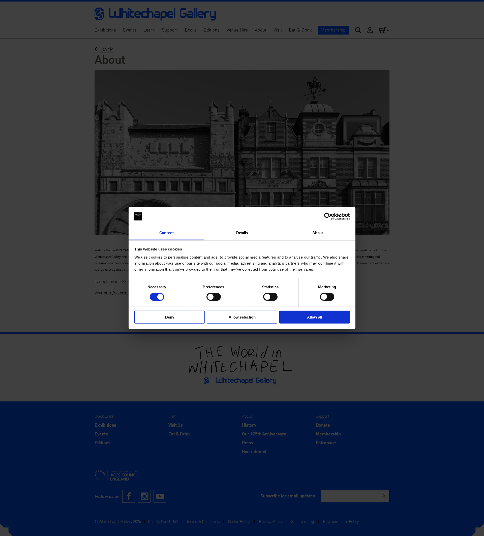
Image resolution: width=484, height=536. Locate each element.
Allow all (314, 317)
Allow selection (242, 317)
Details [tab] (242, 233)
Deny (169, 317)
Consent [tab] (166, 233)
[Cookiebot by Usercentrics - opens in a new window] (328, 216)
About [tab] (317, 233)
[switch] (213, 297)
